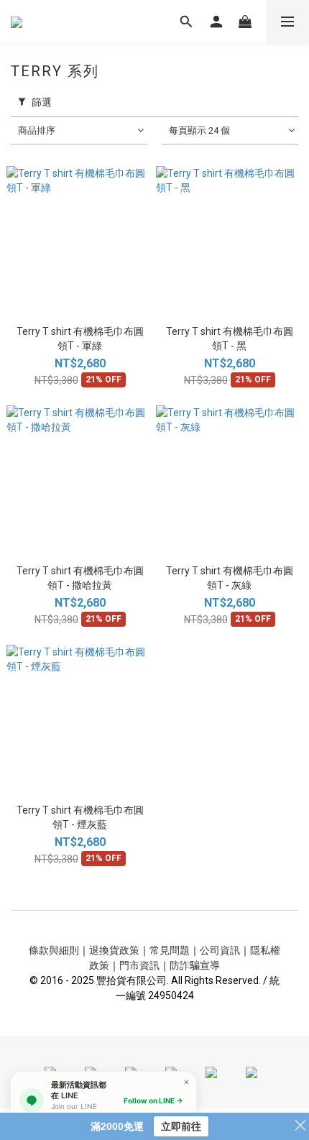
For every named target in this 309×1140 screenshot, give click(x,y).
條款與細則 (54, 950)
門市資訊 (139, 965)
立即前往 (181, 1126)
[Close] (186, 1081)
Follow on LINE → (153, 1100)
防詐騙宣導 (195, 965)
